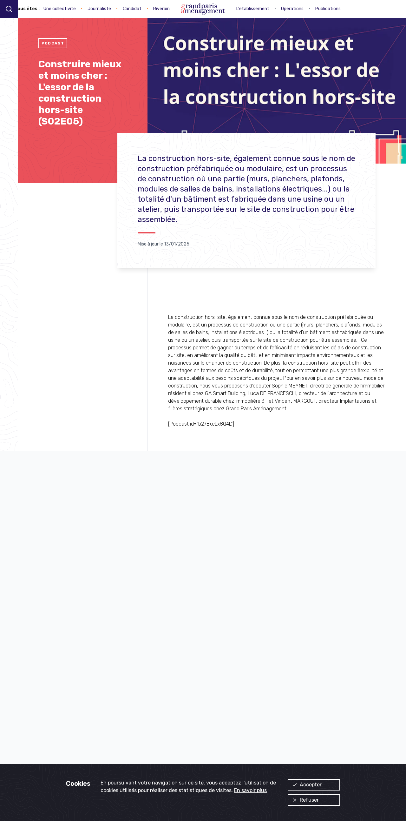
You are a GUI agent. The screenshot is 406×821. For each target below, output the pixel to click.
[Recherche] (9, 8)
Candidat (132, 8)
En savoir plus (250, 790)
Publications (328, 8)
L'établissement (252, 8)
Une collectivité (59, 8)
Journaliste (99, 8)
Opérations (292, 8)
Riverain (161, 8)
